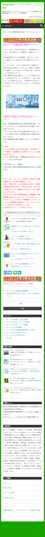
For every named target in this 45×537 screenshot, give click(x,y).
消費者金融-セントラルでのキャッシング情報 (18, 510)
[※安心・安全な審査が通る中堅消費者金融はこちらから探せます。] (22, 42)
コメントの (8, 493)
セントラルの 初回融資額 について (23, 264)
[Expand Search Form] (41, 25)
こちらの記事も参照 (15, 159)
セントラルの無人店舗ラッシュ (19, 350)
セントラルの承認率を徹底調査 (17, 291)
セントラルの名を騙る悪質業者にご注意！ (20, 330)
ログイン (6, 483)
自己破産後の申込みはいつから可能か (21, 359)
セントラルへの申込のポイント (17, 332)
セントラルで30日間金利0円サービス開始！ (23, 378)
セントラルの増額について (20, 236)
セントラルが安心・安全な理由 (17, 319)
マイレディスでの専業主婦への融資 (23, 219)
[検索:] (22, 304)
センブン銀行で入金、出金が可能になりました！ (24, 388)
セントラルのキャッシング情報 (22, 283)
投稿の (7, 488)
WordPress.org (8, 497)
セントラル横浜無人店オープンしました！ (22, 32)
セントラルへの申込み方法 (15, 335)
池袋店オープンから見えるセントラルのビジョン (24, 369)
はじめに (9, 337)
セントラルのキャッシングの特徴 (17, 322)
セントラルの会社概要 (14, 327)
